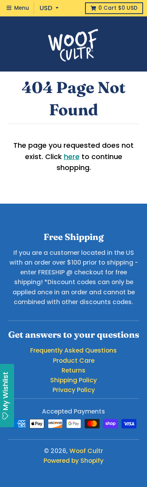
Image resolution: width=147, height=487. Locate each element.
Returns (73, 370)
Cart (118, 8)
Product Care (73, 360)
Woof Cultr (86, 450)
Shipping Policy (73, 380)
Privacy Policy (74, 389)
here (72, 156)
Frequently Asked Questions (73, 350)
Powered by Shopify (73, 460)
